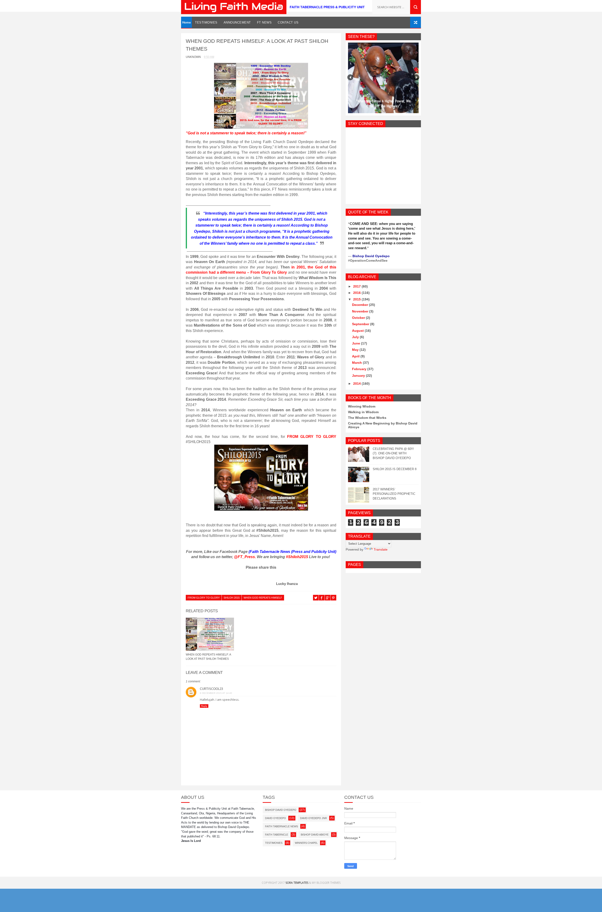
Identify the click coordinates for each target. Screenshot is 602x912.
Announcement (237, 22)
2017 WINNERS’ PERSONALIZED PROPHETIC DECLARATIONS (394, 494)
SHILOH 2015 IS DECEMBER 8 (394, 469)
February (359, 369)
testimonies (273, 842)
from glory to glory (204, 597)
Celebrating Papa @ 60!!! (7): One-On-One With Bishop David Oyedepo (393, 453)
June (356, 343)
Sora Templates (296, 883)
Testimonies (206, 22)
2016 (357, 293)
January (359, 375)
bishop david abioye (315, 834)
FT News (264, 22)
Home (186, 22)
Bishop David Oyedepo (280, 809)
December (360, 305)
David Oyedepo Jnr (313, 818)
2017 (357, 286)
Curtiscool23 (211, 689)
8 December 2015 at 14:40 (216, 693)
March (357, 362)
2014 (357, 383)
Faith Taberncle (276, 834)
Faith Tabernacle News (281, 826)
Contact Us (288, 22)
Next (416, 77)
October (359, 318)
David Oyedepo (275, 818)
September (361, 324)
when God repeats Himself (263, 597)
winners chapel (306, 842)
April (356, 356)
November (360, 311)
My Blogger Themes (326, 883)
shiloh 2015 (232, 597)
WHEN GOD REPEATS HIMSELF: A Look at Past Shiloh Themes (208, 656)
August (358, 330)
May (356, 350)
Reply (204, 706)
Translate (381, 549)
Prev (350, 77)
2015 (357, 299)
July (356, 337)
